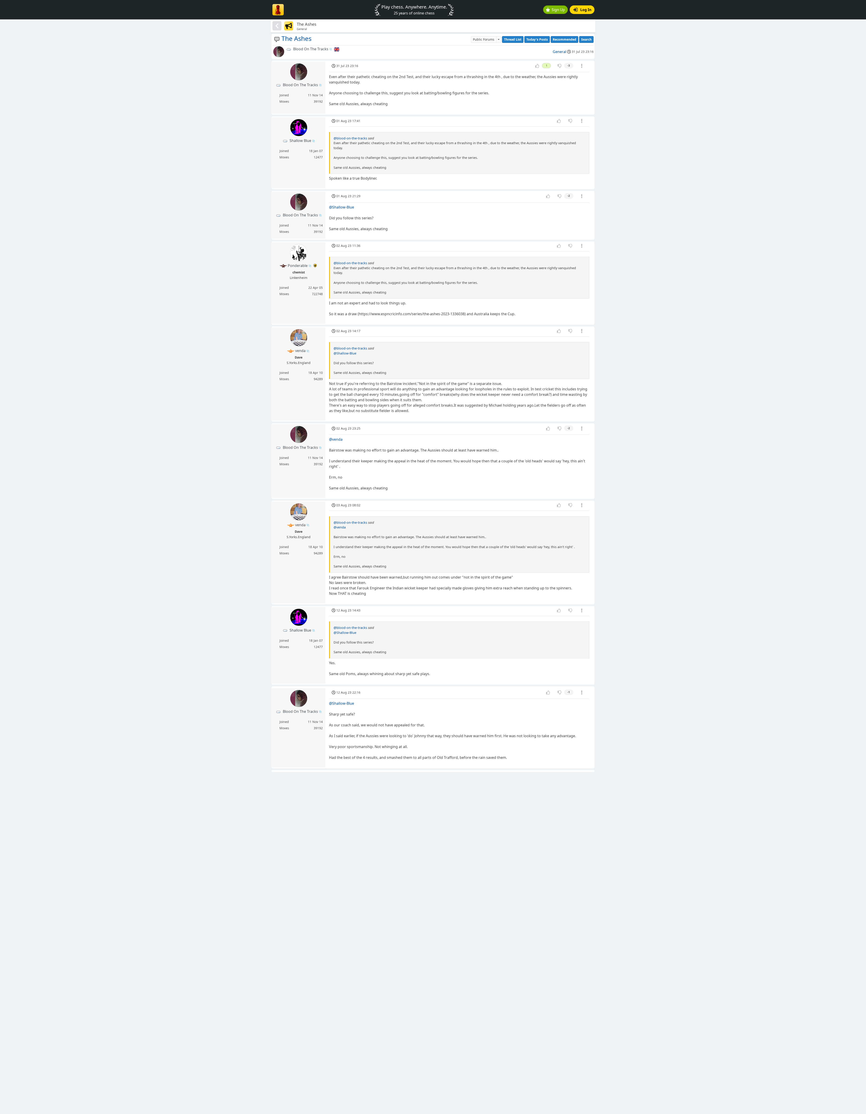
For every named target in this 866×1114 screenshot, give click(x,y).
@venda (336, 439)
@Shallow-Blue (341, 207)
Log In (586, 9)
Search (586, 39)
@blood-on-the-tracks (350, 138)
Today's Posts (537, 39)
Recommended (564, 39)
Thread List (512, 39)
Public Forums (483, 39)
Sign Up (558, 9)
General (559, 51)
